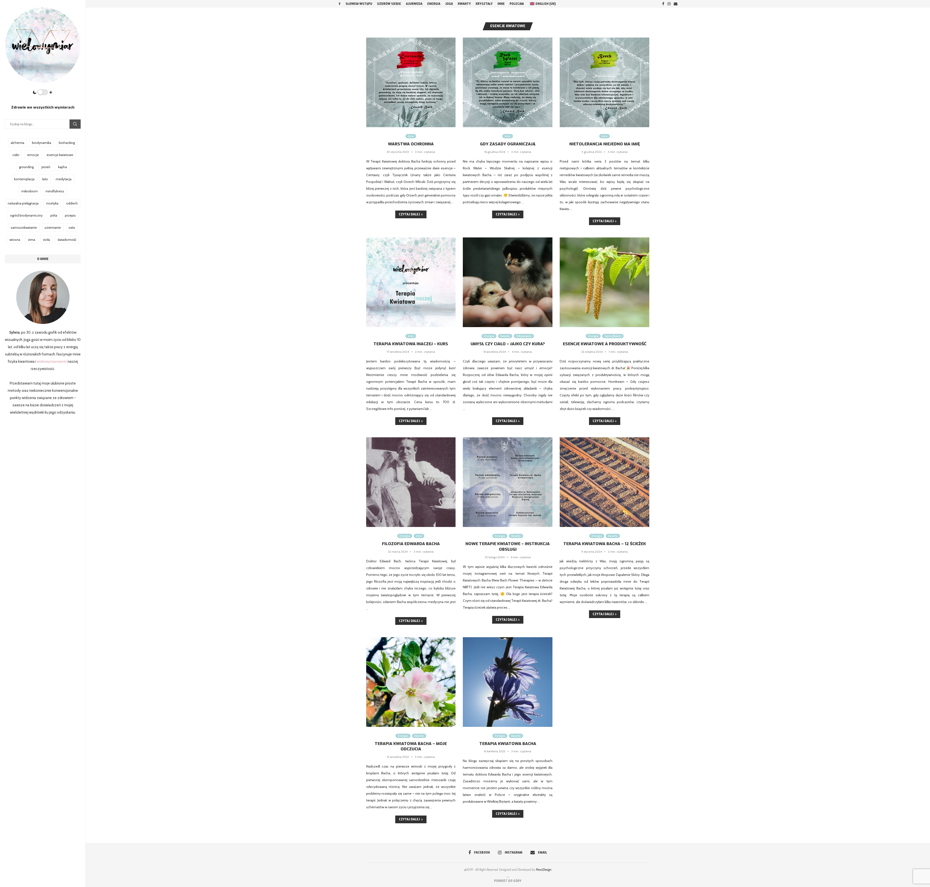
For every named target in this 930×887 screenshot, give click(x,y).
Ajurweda (414, 4)
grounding (26, 167)
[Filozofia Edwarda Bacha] (411, 482)
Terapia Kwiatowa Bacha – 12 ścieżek (604, 544)
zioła (46, 239)
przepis (70, 215)
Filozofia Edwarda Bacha (411, 544)
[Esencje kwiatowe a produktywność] (604, 282)
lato (45, 179)
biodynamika (41, 143)
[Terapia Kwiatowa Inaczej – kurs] (411, 282)
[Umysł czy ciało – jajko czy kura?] (507, 282)
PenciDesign (543, 869)
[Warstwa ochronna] (411, 82)
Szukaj (75, 124)
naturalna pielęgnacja (23, 203)
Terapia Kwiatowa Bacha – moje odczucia (411, 746)
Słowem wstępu (359, 4)
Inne (501, 4)
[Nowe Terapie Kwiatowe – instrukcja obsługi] (507, 482)
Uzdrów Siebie (389, 4)
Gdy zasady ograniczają (507, 144)
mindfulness (55, 191)
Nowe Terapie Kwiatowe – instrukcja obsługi (507, 546)
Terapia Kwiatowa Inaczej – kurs (410, 344)
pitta (53, 215)
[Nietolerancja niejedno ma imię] (604, 82)
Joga (449, 4)
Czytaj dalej (409, 214)
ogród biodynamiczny (26, 215)
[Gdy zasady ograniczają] (507, 82)
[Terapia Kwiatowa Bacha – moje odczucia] (411, 682)
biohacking (67, 143)
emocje (33, 155)
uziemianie (53, 227)
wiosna (14, 239)
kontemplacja (24, 179)
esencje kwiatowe (59, 155)
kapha (62, 167)
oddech (72, 203)
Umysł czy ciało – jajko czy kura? (508, 344)
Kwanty (464, 4)
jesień (45, 167)
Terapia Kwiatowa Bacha (507, 743)
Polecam (517, 4)
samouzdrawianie (24, 227)
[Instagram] (669, 4)
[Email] (675, 4)
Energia (433, 4)
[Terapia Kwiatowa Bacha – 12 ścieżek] (604, 482)
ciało (15, 155)
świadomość (67, 239)
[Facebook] (663, 4)
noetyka (52, 203)
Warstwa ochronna (411, 144)
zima (31, 239)
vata (72, 227)
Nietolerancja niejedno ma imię (604, 144)
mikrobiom (29, 191)
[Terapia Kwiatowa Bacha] (507, 682)
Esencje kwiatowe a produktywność (604, 344)
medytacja (63, 179)
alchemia (17, 143)
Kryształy (484, 4)
